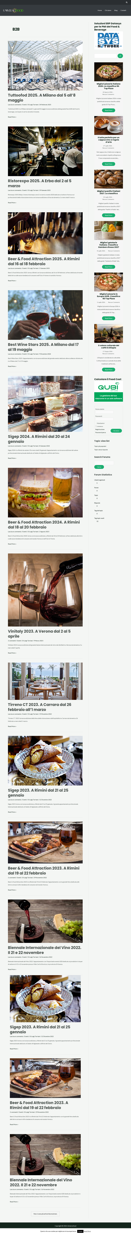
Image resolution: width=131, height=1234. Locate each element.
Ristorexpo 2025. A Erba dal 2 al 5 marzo (39, 183)
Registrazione (99, 429)
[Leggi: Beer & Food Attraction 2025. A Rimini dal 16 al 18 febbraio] (45, 233)
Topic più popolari (100, 446)
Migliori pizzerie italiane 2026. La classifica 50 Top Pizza (108, 86)
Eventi (24, 104)
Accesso (116, 431)
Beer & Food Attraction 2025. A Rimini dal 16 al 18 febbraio (44, 261)
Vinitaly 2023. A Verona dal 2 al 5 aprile (39, 634)
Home (100, 10)
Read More (108, 110)
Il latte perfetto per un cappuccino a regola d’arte (108, 139)
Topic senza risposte (101, 450)
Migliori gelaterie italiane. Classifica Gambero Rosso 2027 (108, 244)
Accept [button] (80, 1231)
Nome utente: (99, 409)
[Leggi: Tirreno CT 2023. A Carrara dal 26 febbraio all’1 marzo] (45, 681)
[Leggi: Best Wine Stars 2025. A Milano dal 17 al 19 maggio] (45, 315)
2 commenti (12, 641)
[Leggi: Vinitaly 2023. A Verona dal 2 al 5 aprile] (45, 590)
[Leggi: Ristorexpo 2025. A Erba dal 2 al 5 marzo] (45, 151)
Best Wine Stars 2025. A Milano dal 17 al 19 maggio (43, 347)
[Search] (120, 56)
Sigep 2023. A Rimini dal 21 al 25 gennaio (38, 793)
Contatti (123, 10)
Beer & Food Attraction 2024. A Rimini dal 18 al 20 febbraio (44, 525)
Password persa (100, 432)
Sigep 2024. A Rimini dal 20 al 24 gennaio (39, 439)
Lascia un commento (14, 104)
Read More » (12, 117)
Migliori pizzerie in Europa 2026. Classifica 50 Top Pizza (108, 296)
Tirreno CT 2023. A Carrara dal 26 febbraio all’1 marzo (39, 707)
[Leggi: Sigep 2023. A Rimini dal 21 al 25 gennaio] (45, 760)
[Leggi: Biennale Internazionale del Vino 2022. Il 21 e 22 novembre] (45, 921)
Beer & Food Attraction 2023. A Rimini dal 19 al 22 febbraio (43, 871)
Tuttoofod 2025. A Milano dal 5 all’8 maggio (42, 98)
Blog (115, 10)
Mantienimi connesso (100, 424)
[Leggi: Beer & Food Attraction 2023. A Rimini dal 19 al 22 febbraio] (45, 842)
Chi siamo (108, 10)
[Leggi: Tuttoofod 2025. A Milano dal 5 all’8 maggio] (45, 65)
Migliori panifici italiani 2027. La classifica (108, 192)
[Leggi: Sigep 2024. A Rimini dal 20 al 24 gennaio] (45, 404)
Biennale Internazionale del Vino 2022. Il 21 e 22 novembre (44, 950)
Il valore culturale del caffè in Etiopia (108, 346)
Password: (98, 416)
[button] (127, 2)
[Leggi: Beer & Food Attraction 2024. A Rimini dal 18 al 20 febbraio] (45, 492)
